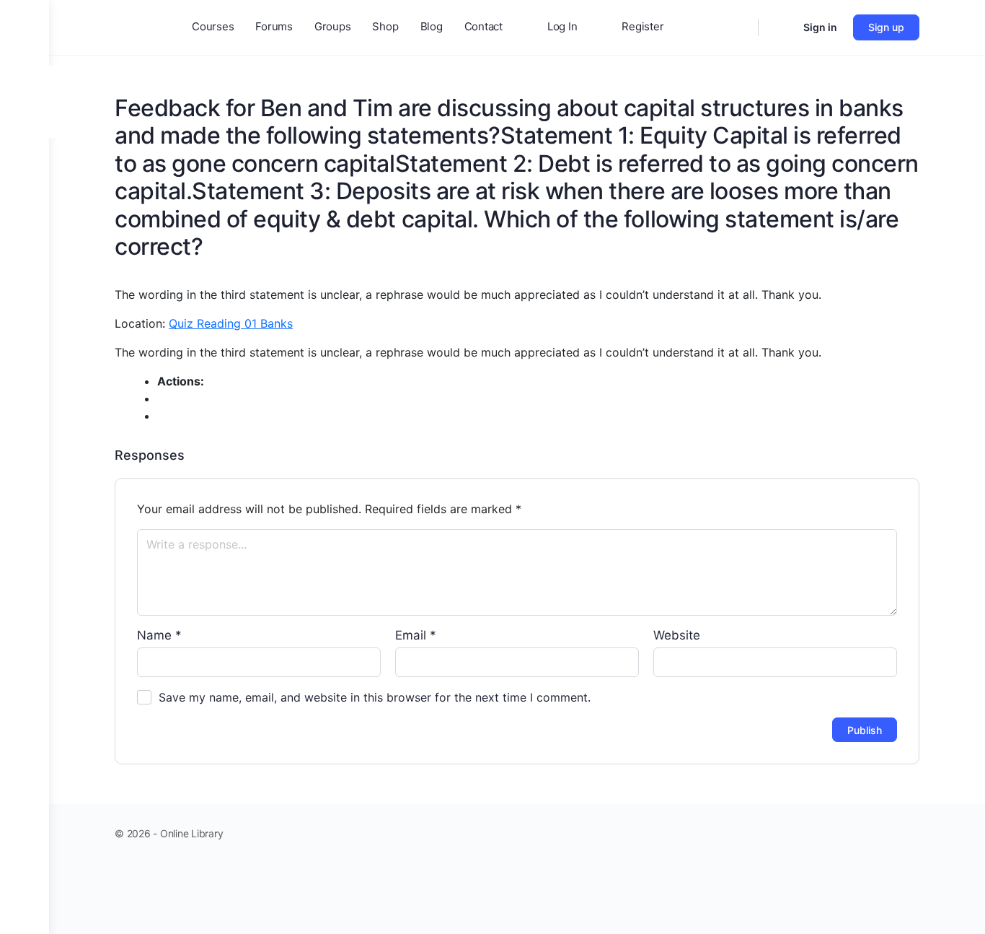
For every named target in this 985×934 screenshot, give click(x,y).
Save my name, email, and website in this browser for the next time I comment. (375, 697)
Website (676, 635)
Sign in (820, 27)
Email (415, 635)
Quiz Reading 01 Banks (231, 323)
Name (159, 635)
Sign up (886, 27)
